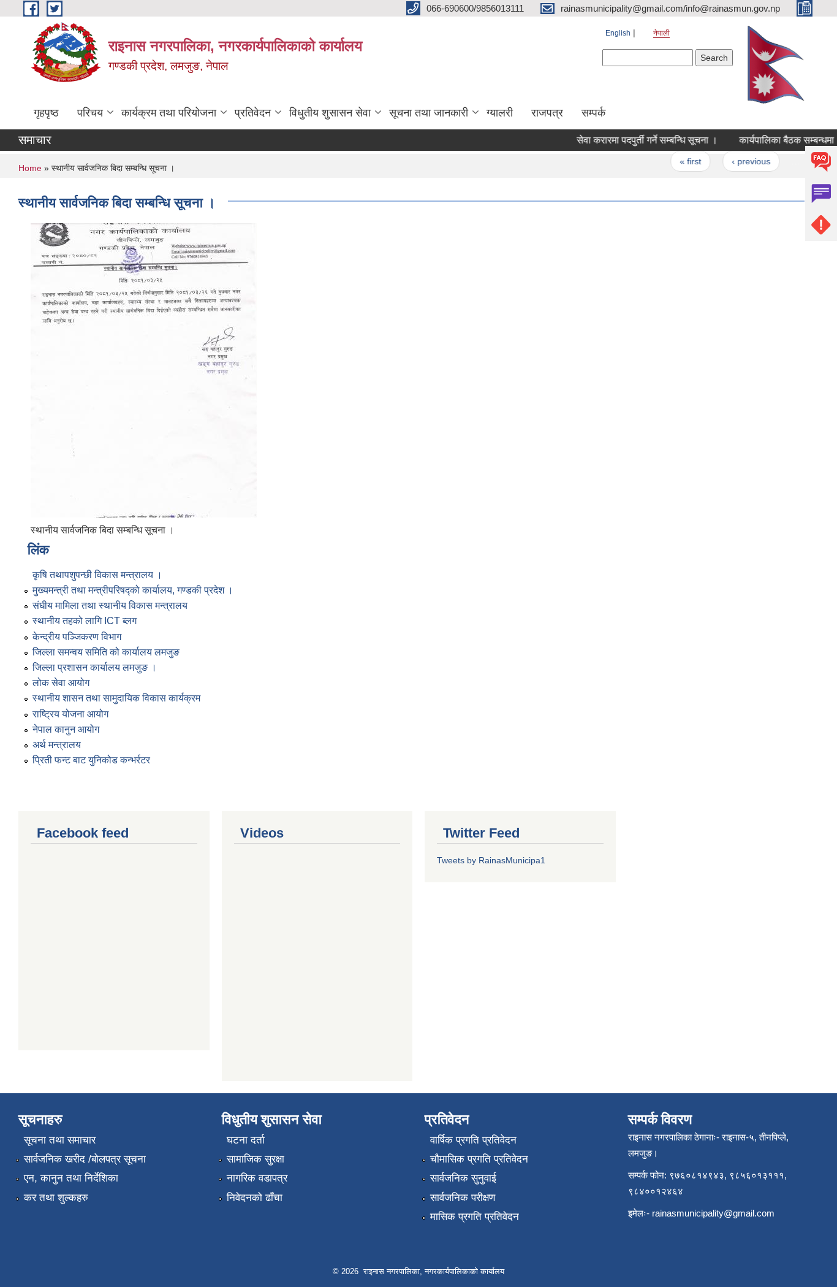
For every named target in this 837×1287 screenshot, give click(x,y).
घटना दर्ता (246, 1140)
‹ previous (741, 161)
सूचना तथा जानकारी (428, 113)
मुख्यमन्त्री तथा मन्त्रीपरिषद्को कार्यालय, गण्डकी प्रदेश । (132, 590)
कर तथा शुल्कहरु (56, 1198)
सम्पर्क (593, 113)
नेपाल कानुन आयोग (65, 729)
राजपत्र (547, 113)
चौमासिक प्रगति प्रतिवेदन (479, 1159)
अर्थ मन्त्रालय (56, 744)
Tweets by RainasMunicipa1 (491, 860)
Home (30, 168)
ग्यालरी (500, 113)
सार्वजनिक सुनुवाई (463, 1178)
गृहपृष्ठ (46, 113)
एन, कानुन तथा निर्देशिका (71, 1178)
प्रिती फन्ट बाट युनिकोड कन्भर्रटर (91, 760)
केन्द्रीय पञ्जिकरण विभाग (76, 637)
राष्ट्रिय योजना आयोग (70, 714)
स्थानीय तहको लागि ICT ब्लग (84, 621)
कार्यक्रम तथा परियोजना (168, 113)
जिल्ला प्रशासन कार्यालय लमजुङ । (94, 667)
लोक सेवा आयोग (60, 683)
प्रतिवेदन (253, 113)
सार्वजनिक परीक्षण (462, 1198)
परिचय (90, 113)
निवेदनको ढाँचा (254, 1198)
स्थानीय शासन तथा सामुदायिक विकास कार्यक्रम (116, 698)
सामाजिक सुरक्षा (255, 1159)
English (618, 33)
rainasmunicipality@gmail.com (713, 1213)
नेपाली (661, 33)
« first (681, 161)
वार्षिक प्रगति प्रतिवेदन (473, 1140)
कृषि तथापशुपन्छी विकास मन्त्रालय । (97, 575)
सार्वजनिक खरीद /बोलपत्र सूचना (85, 1159)
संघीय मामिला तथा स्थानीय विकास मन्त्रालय (109, 605)
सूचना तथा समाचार (60, 1140)
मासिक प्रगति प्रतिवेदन (474, 1217)
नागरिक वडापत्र (257, 1178)
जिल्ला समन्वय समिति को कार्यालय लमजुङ (106, 652)
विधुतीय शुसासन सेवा (330, 113)
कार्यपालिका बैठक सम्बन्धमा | (780, 140)
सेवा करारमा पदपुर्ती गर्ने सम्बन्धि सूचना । (637, 140)
